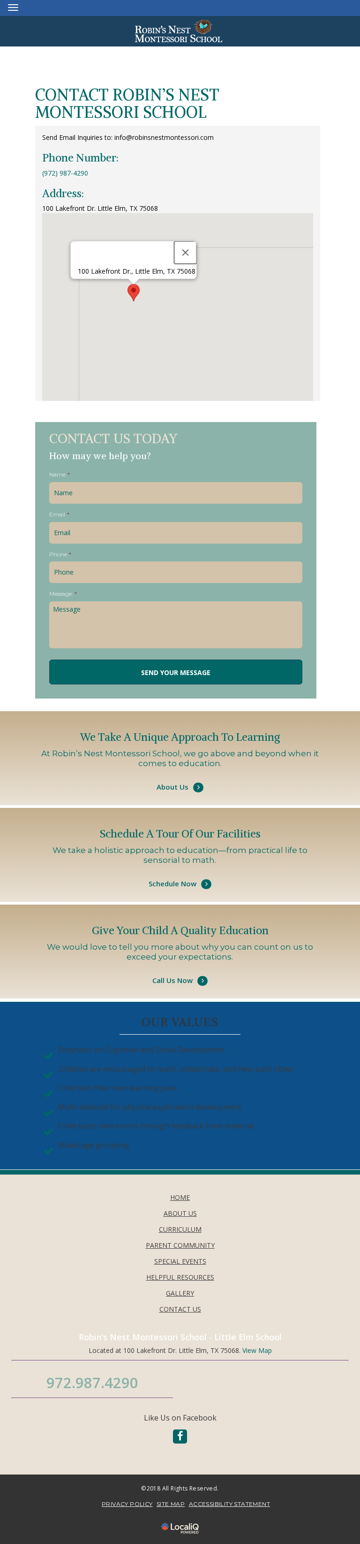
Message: (63, 593)
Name (59, 474)
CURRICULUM (180, 1229)
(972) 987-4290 (65, 173)
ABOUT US (180, 1213)
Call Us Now (180, 968)
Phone (60, 554)
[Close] (185, 252)
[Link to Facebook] (180, 1436)
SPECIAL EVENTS (180, 1261)
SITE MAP (171, 1503)
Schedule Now (180, 872)
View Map (257, 1350)
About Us (180, 775)
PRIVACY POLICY (127, 1503)
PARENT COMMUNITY (180, 1245)
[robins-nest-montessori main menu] (13, 7)
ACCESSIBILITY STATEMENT (229, 1503)
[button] (133, 292)
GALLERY (180, 1293)
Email (59, 514)
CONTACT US (180, 1309)
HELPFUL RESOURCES (180, 1277)
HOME (180, 1197)
